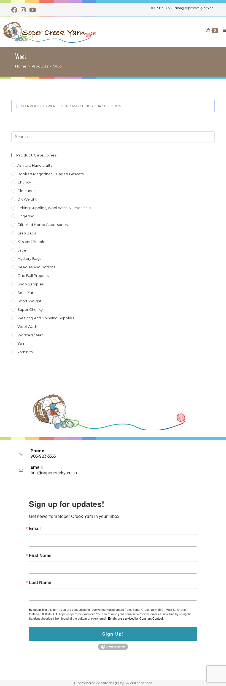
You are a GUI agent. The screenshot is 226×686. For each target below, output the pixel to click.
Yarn (21, 343)
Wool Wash (27, 326)
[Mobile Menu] (222, 30)
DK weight (27, 199)
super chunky (30, 309)
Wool (58, 66)
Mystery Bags (29, 258)
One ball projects (33, 275)
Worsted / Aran (30, 335)
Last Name (40, 582)
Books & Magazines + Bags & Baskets (50, 174)
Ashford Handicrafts (34, 165)
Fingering (25, 216)
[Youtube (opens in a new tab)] (33, 10)
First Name (40, 555)
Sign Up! (113, 634)
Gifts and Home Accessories (42, 224)
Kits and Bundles (32, 241)
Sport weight (29, 301)
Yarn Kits (25, 352)
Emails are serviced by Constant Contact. (136, 618)
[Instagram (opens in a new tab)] (23, 10)
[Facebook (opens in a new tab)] (15, 10)
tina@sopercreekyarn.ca (54, 472)
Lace (21, 250)
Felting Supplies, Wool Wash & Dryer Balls (54, 208)
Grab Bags (26, 233)
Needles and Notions (36, 267)
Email (35, 528)
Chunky (24, 182)
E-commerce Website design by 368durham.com (113, 683)
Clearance (26, 190)
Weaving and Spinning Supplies (45, 318)
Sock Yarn (26, 292)
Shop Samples (30, 284)
